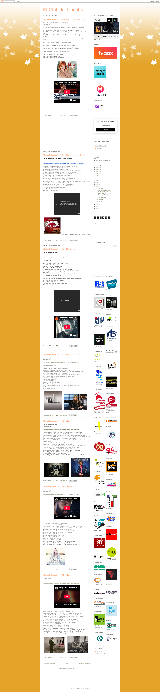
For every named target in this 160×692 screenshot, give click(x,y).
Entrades (98, 145)
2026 (97, 167)
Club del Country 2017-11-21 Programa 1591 (61, 487)
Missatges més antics (84, 663)
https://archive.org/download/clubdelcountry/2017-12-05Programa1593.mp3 (61, 362)
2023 (97, 173)
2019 (97, 182)
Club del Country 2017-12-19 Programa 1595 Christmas (65, 155)
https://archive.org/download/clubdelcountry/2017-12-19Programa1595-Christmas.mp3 (63, 163)
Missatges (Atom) (71, 668)
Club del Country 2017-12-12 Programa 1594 (61, 249)
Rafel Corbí (99, 651)
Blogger (88, 688)
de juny (99, 201)
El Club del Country (63, 9)
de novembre (100, 197)
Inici (67, 663)
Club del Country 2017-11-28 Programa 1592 (61, 421)
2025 (97, 169)
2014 (97, 208)
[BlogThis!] (72, 115)
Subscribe (105, 130)
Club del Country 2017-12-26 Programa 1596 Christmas (65, 19)
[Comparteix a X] (73, 115)
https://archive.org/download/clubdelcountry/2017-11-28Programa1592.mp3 (61, 429)
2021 (97, 178)
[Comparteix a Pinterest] (77, 115)
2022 (97, 176)
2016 (97, 204)
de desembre (100, 188)
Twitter (95, 158)
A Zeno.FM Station (98, 39)
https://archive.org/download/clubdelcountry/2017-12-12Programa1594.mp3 (61, 257)
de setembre (100, 199)
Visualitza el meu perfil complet (101, 653)
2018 (97, 184)
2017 (97, 186)
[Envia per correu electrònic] (70, 115)
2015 (97, 206)
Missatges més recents (50, 663)
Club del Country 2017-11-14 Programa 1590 (61, 575)
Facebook (96, 157)
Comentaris (99, 148)
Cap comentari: (63, 115)
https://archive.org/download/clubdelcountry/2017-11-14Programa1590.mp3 (61, 583)
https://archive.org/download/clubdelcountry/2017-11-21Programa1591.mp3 (61, 494)
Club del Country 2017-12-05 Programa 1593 (61, 354)
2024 (97, 171)
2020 (97, 180)
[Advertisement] (67, 134)
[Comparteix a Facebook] (75, 115)
